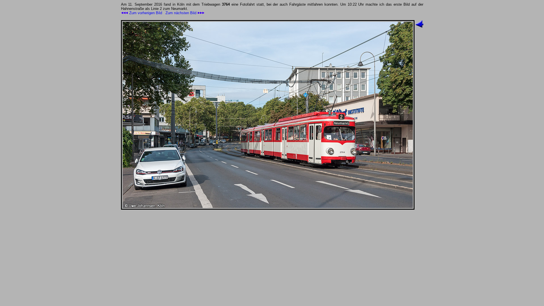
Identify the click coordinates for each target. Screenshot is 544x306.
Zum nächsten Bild (181, 13)
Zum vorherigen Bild (145, 13)
